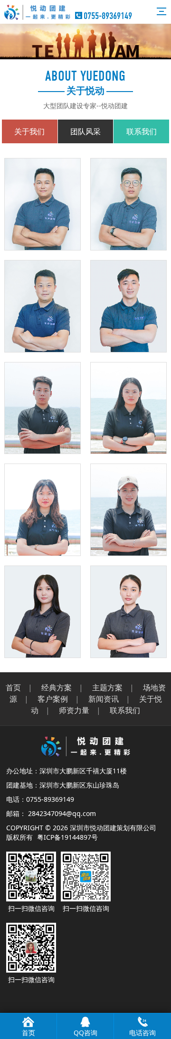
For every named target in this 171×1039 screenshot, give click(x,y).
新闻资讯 (103, 699)
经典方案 (56, 687)
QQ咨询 (85, 1032)
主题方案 (107, 687)
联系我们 (125, 710)
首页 (13, 687)
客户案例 (53, 699)
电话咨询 (142, 1032)
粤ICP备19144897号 (67, 837)
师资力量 (74, 710)
